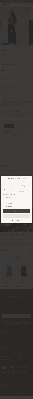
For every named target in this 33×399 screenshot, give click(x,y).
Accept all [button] (16, 211)
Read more (21, 191)
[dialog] (16, 199)
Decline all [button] (16, 216)
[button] (16, 220)
